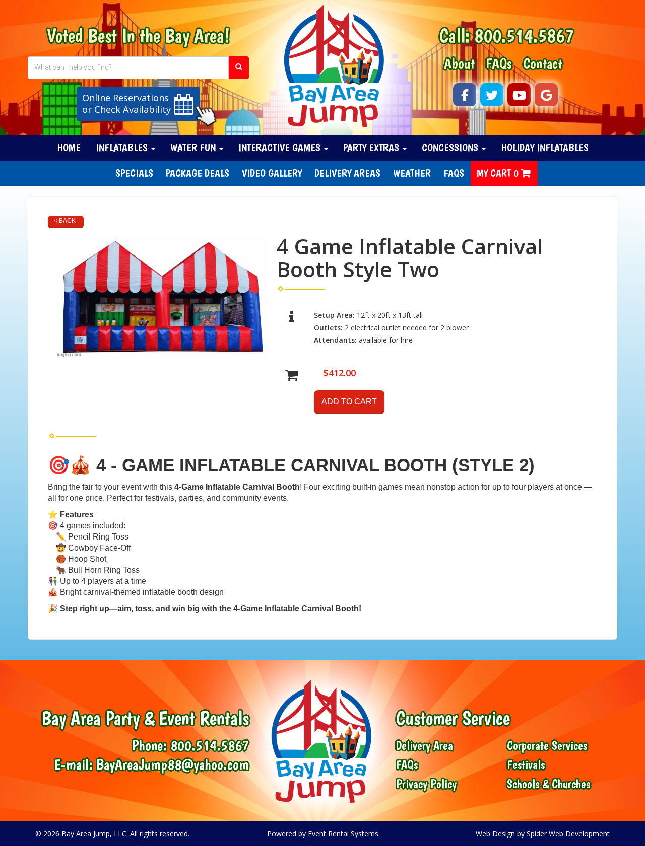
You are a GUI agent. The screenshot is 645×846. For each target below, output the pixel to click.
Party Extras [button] (372, 147)
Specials (134, 173)
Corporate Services (547, 746)
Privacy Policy (426, 784)
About (459, 63)
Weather (412, 173)
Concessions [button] (451, 147)
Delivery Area (424, 746)
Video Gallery (272, 173)
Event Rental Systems (343, 833)
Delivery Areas (347, 173)
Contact (542, 63)
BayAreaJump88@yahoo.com (172, 764)
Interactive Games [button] (280, 147)
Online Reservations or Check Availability (126, 104)
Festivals (526, 765)
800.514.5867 (524, 35)
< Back (65, 220)
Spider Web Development (568, 833)
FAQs (499, 63)
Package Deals (197, 173)
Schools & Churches (548, 784)
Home (69, 147)
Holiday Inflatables (545, 147)
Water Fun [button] (194, 147)
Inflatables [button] (123, 147)
